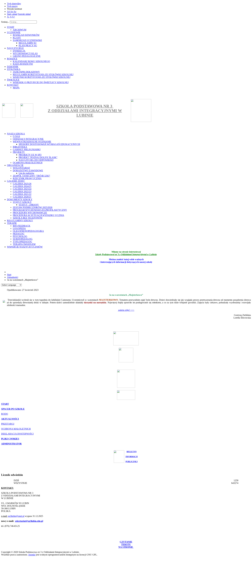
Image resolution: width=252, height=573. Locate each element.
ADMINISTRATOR (11, 443)
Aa (8, 11)
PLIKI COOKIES (10, 438)
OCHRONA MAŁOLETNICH (16, 429)
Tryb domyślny (14, 3)
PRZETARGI (7, 424)
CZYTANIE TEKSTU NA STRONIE (126, 544)
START (5, 404)
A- (8, 16)
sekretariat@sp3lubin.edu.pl (29, 521)
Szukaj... (5, 22)
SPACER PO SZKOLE (13, 409)
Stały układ (12, 14)
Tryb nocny (12, 6)
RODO (4, 414)
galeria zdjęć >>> (126, 310)
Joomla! (32, 554)
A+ (13, 16)
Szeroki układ (24, 14)
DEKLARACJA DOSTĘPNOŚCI (17, 434)
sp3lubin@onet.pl (16, 516)
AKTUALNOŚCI (10, 419)
